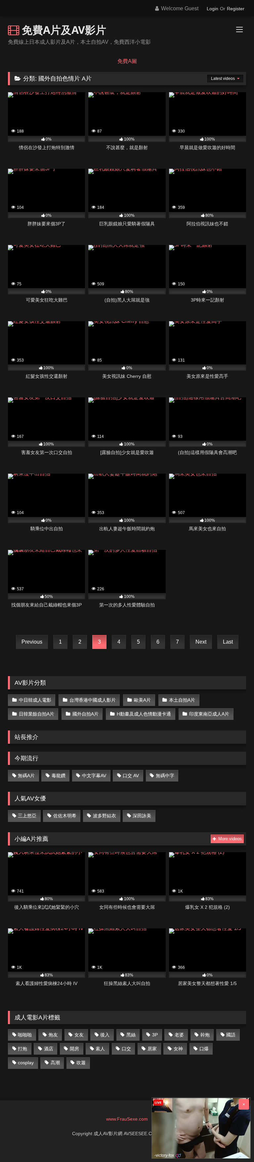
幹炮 (205, 1034)
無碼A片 (26, 775)
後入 (104, 1034)
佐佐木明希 (64, 815)
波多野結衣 (104, 815)
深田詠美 (142, 815)
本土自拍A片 (182, 700)
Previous (31, 642)
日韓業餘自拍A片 (36, 714)
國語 (230, 1034)
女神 (178, 1048)
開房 (74, 1048)
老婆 (179, 1034)
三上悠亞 (27, 815)
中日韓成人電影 (35, 700)
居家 (152, 1048)
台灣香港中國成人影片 (92, 700)
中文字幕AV (94, 775)
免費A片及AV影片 (62, 30)
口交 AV (131, 775)
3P (155, 1034)
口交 (126, 1048)
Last (228, 642)
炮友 (53, 1034)
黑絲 (131, 1034)
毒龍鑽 (58, 775)
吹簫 (81, 1062)
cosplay (26, 1062)
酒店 (48, 1048)
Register (235, 8)
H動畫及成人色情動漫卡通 (144, 714)
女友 (79, 1034)
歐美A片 (142, 700)
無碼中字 (165, 775)
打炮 (22, 1048)
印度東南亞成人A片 (209, 714)
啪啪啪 (25, 1034)
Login (212, 8)
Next (200, 642)
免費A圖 (127, 61)
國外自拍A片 (85, 714)
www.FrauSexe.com (127, 1119)
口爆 (204, 1048)
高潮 (55, 1062)
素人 (100, 1048)
